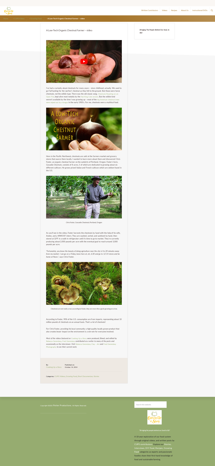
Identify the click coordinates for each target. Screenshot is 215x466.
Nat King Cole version (89, 97)
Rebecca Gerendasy (53, 341)
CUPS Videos (19, 18)
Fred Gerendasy (68, 341)
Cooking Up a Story (79, 338)
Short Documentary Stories (88, 376)
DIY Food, (150, 448)
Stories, (167, 444)
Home (5, 18)
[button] (211, 10)
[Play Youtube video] (84, 61)
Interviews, (139, 448)
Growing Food (36, 18)
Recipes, (159, 448)
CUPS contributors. (143, 444)
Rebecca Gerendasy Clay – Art (88, 344)
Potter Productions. (62, 405)
